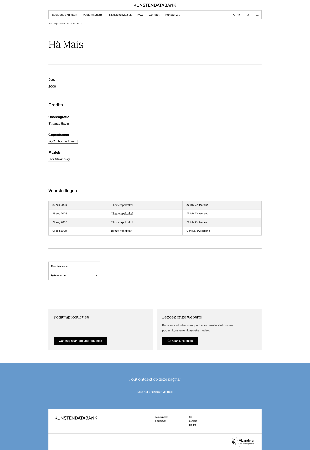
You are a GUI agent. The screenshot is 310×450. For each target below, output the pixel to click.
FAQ (140, 14)
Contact (154, 14)
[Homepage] (155, 5)
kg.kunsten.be (58, 275)
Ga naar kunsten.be (180, 341)
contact (193, 421)
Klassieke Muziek (120, 14)
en (238, 14)
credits (192, 425)
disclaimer (160, 421)
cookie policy (161, 417)
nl (234, 14)
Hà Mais (77, 23)
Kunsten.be (172, 14)
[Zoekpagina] (248, 15)
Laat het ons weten (155, 391)
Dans (51, 79)
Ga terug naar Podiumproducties (80, 341)
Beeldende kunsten (64, 14)
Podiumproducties (58, 23)
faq (190, 417)
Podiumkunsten (93, 14)
